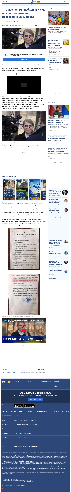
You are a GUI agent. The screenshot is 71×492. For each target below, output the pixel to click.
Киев (15, 415)
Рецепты (15, 433)
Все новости (65, 411)
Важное (50, 9)
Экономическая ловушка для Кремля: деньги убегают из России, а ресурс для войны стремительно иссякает (55, 242)
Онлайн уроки (25, 424)
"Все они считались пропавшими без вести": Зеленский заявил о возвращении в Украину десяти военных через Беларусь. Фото (57, 136)
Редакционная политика (11, 372)
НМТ (36, 424)
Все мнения (52, 278)
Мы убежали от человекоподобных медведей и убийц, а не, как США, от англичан (55, 263)
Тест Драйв (16, 428)
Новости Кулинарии (28, 433)
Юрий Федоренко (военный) (54, 245)
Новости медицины (18, 442)
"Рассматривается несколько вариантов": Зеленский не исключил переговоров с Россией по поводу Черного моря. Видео (58, 122)
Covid (30, 442)
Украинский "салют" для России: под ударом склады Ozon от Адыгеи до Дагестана (55, 210)
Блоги (46, 411)
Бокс (29, 420)
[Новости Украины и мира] (23, 373)
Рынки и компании (18, 437)
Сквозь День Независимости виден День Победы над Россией (55, 192)
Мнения (50, 187)
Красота (24, 446)
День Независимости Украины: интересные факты (57, 28)
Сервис (33, 428)
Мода (28, 446)
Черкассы (34, 415)
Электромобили (23, 428)
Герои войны (16, 4)
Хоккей (25, 420)
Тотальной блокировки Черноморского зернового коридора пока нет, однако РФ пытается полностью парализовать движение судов (57, 128)
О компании (16, 381)
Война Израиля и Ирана (35, 4)
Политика (13, 411)
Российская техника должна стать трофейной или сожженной (55, 253)
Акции (29, 428)
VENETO (44, 4)
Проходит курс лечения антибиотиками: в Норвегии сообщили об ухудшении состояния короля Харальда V (55, 61)
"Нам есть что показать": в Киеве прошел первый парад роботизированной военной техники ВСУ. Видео (57, 149)
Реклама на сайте (17, 385)
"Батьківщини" (24, 97)
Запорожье (24, 415)
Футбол (15, 420)
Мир (20, 411)
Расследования (41, 411)
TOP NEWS (51, 102)
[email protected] (18, 481)
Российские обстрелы (53, 4)
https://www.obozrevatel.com (48, 452)
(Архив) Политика (9, 19)
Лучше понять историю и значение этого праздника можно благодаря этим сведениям (57, 33)
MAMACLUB (25, 442)
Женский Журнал (34, 446)
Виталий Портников (53, 204)
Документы (29, 385)
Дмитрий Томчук (52, 274)
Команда (29, 381)
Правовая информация (46, 381)
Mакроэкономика (27, 437)
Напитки (20, 433)
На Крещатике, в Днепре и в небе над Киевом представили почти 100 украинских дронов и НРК (58, 155)
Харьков (18, 415)
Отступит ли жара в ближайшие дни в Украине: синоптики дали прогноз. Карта (54, 42)
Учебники (19, 424)
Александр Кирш (52, 266)
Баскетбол (20, 420)
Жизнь (30, 411)
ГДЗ (14, 424)
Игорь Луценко (52, 195)
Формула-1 (33, 420)
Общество (56, 411)
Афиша (15, 446)
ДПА (30, 424)
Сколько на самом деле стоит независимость (55, 271)
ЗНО (33, 424)
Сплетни (20, 446)
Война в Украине (24, 4)
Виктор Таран (51, 214)
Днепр (29, 415)
